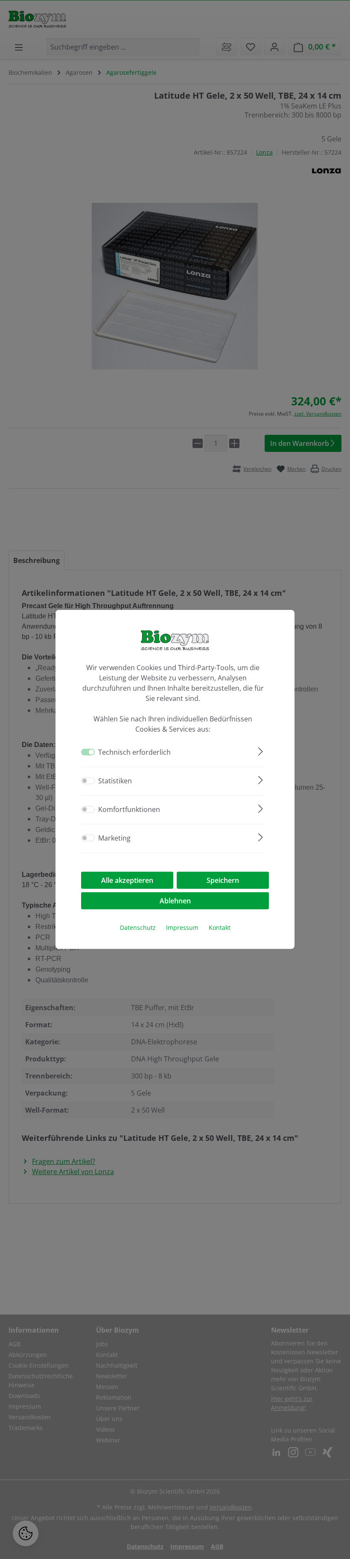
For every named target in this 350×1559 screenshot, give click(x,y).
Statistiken (115, 780)
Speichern (223, 880)
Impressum (182, 927)
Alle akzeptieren (127, 880)
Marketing (114, 838)
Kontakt (219, 927)
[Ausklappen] (261, 750)
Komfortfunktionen (129, 809)
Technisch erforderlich (134, 752)
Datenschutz (138, 927)
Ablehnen (175, 901)
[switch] (88, 780)
